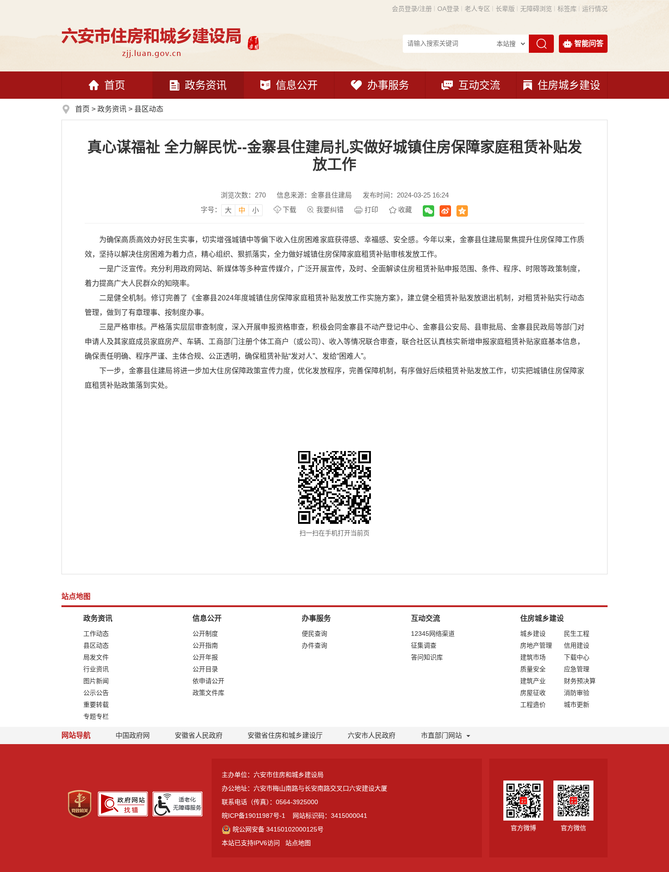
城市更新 (576, 704)
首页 (114, 85)
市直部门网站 (441, 735)
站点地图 (298, 843)
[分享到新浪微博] (445, 211)
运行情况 (595, 8)
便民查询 (314, 633)
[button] (505, 8)
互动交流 (479, 85)
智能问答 (588, 43)
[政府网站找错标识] (123, 803)
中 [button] (241, 210)
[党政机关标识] (79, 803)
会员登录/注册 (412, 8)
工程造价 (533, 704)
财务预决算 (580, 680)
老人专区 (477, 8)
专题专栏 (96, 716)
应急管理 (576, 669)
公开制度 (205, 633)
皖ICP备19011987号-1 (253, 815)
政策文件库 (208, 692)
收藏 (405, 209)
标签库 (567, 8)
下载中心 (576, 657)
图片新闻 (96, 680)
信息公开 (297, 85)
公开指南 (205, 645)
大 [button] (228, 210)
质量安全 (533, 669)
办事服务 (388, 85)
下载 (289, 209)
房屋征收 (533, 692)
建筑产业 (533, 680)
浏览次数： (243, 195)
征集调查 (423, 645)
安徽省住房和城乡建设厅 (285, 735)
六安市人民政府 (371, 735)
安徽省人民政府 (199, 735)
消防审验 (576, 692)
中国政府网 (133, 735)
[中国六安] (253, 42)
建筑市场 (533, 657)
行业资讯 (96, 669)
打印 (371, 209)
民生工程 (576, 633)
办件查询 (314, 645)
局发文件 (96, 657)
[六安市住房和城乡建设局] (152, 42)
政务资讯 (206, 85)
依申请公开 (208, 680)
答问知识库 (427, 657)
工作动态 (96, 633)
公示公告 (96, 692)
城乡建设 (533, 633)
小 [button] (255, 210)
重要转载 (96, 704)
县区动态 (148, 109)
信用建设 (576, 645)
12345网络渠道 (433, 633)
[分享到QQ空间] (462, 211)
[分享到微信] (428, 211)
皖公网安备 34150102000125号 (278, 829)
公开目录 (205, 669)
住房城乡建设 (568, 85)
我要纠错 (330, 209)
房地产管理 (536, 645)
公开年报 (205, 657)
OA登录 (448, 8)
